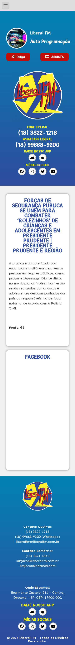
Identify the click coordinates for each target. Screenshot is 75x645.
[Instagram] (32, 171)
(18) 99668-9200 (37, 144)
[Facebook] (22, 171)
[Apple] (42, 157)
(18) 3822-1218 (37, 132)
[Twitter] (42, 171)
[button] (5, 5)
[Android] (32, 157)
